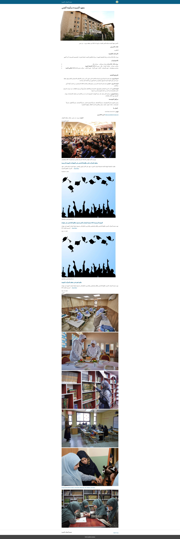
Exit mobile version (90, 537)
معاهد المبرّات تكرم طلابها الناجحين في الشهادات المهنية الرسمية (80, 163)
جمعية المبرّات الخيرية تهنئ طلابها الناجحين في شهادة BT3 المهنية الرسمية (82, 223)
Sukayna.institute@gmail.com (111, 114)
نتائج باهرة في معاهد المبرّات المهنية (72, 282)
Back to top (116, 532)
